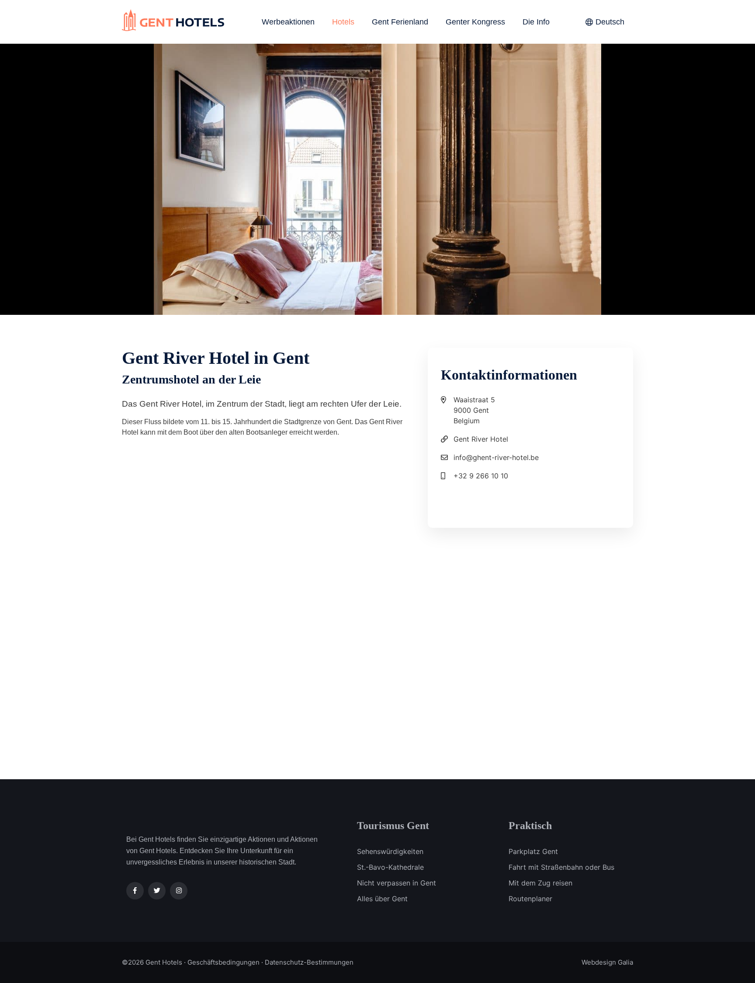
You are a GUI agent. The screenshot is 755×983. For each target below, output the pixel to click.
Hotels (343, 21)
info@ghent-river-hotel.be (496, 457)
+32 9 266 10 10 (481, 475)
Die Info (536, 21)
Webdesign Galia (607, 962)
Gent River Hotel (481, 439)
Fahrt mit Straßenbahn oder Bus (561, 867)
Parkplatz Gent (533, 851)
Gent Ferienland (400, 21)
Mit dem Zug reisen (540, 882)
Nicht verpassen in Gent (396, 882)
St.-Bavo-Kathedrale (390, 867)
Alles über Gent (382, 898)
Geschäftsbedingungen (223, 962)
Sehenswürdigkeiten (390, 851)
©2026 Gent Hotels (152, 962)
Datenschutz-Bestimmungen (309, 962)
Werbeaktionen (288, 21)
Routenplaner (530, 898)
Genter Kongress (475, 21)
